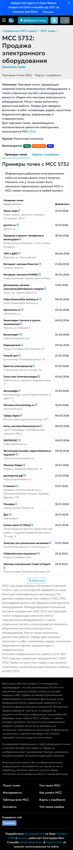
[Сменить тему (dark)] (65, 20)
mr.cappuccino (34, 833)
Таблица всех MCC (16, 799)
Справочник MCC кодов (19, 31)
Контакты (9, 807)
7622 (32, 131)
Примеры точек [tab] (16, 154)
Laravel (23, 838)
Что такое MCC (49, 785)
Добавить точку (34, 20)
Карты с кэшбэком (48, 75)
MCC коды (48, 31)
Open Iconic (54, 842)
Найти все (38, 580)
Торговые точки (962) (17, 75)
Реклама (47, 12)
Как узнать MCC (50, 792)
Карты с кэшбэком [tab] (45, 154)
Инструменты (12, 792)
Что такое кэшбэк (51, 807)
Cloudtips (9, 823)
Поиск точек (11, 785)
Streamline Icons (31, 842)
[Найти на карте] (19, 210)
